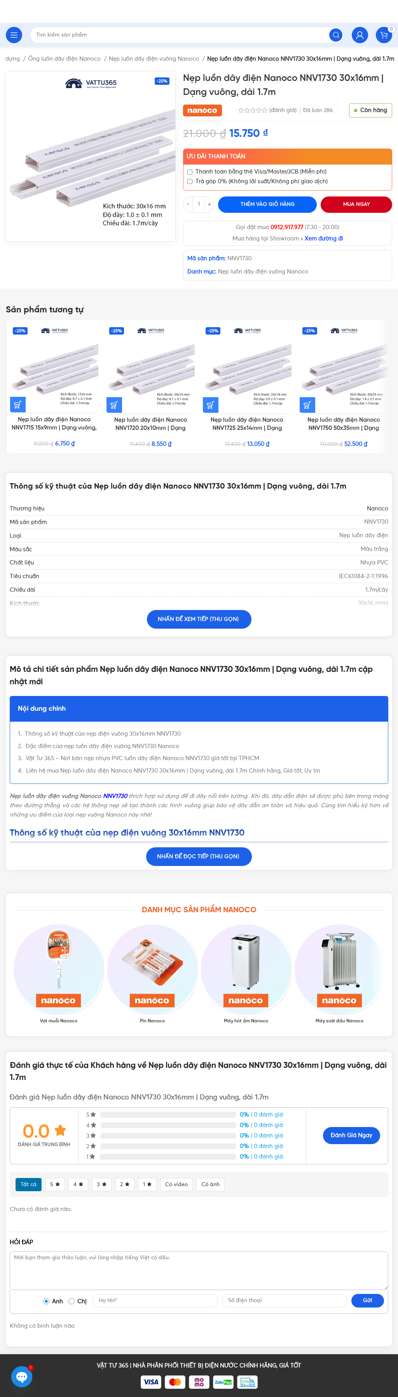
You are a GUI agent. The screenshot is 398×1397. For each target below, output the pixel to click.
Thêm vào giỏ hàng (268, 204)
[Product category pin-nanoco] (152, 974)
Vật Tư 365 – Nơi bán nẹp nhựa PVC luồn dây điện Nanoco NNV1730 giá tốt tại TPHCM (142, 758)
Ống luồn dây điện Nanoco (65, 59)
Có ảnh (210, 1184)
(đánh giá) (283, 110)
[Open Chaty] (21, 1376)
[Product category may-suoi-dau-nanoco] (339, 974)
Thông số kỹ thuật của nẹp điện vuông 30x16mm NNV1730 (103, 734)
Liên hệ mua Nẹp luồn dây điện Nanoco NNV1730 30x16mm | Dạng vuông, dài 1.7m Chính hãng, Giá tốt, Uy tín (173, 771)
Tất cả (29, 1184)
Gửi (367, 1300)
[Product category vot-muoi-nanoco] (58, 974)
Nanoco (377, 509)
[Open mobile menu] (14, 35)
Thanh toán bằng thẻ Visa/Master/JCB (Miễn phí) (261, 172)
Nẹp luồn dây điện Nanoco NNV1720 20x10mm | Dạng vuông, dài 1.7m (150, 428)
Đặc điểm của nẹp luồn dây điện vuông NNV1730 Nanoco (102, 746)
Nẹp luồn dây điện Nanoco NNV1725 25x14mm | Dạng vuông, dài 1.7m (247, 428)
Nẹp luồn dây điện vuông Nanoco (155, 59)
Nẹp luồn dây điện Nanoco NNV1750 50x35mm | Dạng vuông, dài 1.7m (343, 428)
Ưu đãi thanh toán (216, 157)
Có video (176, 1184)
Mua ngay (356, 204)
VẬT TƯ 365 (112, 1366)
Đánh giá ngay (351, 1135)
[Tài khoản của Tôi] (360, 35)
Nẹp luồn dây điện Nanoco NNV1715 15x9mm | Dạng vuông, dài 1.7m (54, 428)
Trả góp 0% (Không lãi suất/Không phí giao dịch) (262, 181)
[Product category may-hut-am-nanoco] (246, 974)
